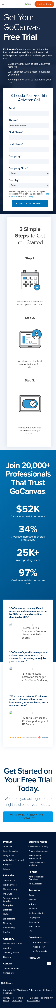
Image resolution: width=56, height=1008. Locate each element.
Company (14, 156)
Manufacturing (10, 889)
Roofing (7, 932)
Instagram (38, 963)
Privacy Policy (27, 196)
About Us (7, 948)
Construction (9, 880)
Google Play (39, 947)
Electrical (7, 909)
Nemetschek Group (12, 943)
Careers (7, 957)
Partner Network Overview (36, 878)
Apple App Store (41, 942)
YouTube (49, 963)
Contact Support (11, 968)
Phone (12, 120)
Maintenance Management (34, 857)
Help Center (34, 926)
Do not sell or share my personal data (39, 999)
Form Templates (10, 851)
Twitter (43, 963)
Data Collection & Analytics (36, 864)
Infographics (34, 917)
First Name (15, 132)
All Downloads (40, 951)
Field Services (10, 885)
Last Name (15, 144)
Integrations (8, 855)
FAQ (30, 931)
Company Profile (11, 952)
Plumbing (7, 923)
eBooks (32, 899)
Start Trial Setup (28, 203)
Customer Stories (36, 913)
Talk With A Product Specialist (27, 817)
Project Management (38, 851)
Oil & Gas (7, 894)
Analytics (7, 864)
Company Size (17, 168)
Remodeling (9, 927)
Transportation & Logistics (11, 899)
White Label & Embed (13, 860)
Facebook (34, 963)
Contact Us (8, 973)
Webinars (32, 908)
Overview (7, 846)
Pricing (6, 869)
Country (13, 180)
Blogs (31, 895)
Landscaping (9, 918)
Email (12, 108)
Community (33, 922)
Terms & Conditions (17, 999)
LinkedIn (29, 963)
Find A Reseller (35, 883)
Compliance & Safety (38, 846)
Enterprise (8, 905)
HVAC (6, 914)
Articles (32, 904)
